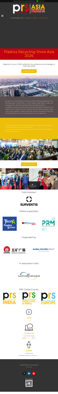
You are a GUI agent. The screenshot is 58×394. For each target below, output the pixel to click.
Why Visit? (29, 320)
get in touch (28, 338)
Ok (37, 1)
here (38, 355)
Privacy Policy (29, 367)
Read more (41, 1)
